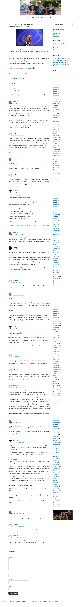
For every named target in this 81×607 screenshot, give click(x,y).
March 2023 (55, 131)
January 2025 (56, 95)
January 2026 (56, 77)
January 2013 (56, 301)
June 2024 (55, 109)
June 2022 (55, 145)
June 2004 (55, 500)
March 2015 (55, 272)
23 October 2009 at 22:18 (18, 282)
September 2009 (56, 373)
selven (14, 190)
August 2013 (55, 290)
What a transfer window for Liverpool (60, 62)
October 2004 (56, 492)
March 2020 (55, 188)
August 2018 (55, 216)
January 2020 (56, 192)
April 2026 (55, 72)
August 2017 (55, 234)
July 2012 (55, 311)
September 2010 (56, 349)
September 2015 (56, 268)
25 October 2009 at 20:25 (18, 371)
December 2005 (56, 464)
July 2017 (55, 236)
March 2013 (55, 299)
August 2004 (55, 496)
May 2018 (55, 222)
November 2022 (56, 137)
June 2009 (55, 379)
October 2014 (56, 278)
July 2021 (55, 161)
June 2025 (55, 89)
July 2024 (55, 107)
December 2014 (56, 274)
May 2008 (55, 405)
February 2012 (56, 319)
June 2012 (55, 313)
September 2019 (56, 196)
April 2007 (55, 432)
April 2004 (55, 504)
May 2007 (55, 430)
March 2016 (55, 258)
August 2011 (55, 331)
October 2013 (56, 286)
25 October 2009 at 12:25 (18, 356)
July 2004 (55, 498)
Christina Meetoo (56, 33)
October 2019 (56, 194)
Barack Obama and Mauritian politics (60, 43)
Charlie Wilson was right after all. (21, 127)
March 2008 (55, 410)
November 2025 (56, 81)
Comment (11, 557)
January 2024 (56, 113)
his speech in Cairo (34, 120)
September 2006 (56, 446)
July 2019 (55, 198)
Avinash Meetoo (56, 31)
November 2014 (56, 276)
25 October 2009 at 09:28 (18, 328)
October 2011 (56, 327)
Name (10, 573)
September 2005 (56, 470)
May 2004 (55, 502)
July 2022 (55, 143)
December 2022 (56, 135)
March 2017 (55, 242)
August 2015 (55, 270)
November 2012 (56, 305)
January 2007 (56, 438)
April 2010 (55, 359)
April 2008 (55, 408)
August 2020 (55, 177)
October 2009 (56, 371)
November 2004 (56, 490)
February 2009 (56, 387)
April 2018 (55, 224)
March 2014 (55, 280)
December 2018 (56, 212)
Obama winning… (57, 45)
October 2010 (56, 347)
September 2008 (56, 397)
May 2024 (55, 111)
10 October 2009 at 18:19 (18, 176)
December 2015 (56, 264)
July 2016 (55, 254)
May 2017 (55, 238)
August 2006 (55, 448)
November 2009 (56, 369)
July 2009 (55, 377)
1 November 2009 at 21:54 (18, 442)
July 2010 (55, 353)
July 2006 (55, 450)
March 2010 (55, 361)
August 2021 (55, 159)
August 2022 (55, 141)
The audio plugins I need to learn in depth (61, 58)
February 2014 (56, 282)
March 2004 (55, 506)
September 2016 (56, 250)
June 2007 (55, 428)
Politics (22, 78)
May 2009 (55, 381)
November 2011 (56, 325)
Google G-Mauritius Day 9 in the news (60, 60)
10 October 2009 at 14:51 (18, 160)
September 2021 (56, 157)
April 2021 (55, 165)
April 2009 (55, 383)
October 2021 (56, 155)
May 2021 (55, 163)
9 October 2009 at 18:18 (18, 90)
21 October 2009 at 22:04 (18, 234)
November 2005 (56, 466)
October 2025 (56, 83)
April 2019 (55, 204)
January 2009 (56, 389)
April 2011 (55, 337)
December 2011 (56, 323)
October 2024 (56, 101)
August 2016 (55, 252)
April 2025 (55, 93)
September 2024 (56, 103)
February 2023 (56, 133)
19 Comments (27, 26)
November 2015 (56, 266)
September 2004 (56, 494)
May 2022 (55, 147)
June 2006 (55, 452)
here (30, 269)
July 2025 (55, 87)
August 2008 (55, 399)
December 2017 (56, 228)
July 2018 (55, 218)
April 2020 (55, 186)
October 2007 (56, 420)
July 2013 (55, 292)
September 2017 (56, 232)
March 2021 (55, 167)
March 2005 (55, 482)
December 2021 (56, 151)
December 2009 (56, 367)
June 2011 (55, 335)
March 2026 (55, 75)
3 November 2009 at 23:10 (18, 526)
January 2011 (56, 343)
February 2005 (56, 484)
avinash (14, 101)
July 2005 (55, 474)
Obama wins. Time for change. (59, 49)
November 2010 (56, 345)
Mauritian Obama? (57, 47)
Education (15, 78)
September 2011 (56, 329)
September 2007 (56, 422)
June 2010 (55, 355)
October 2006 (56, 444)
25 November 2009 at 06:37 (19, 537)
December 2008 (56, 391)
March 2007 (55, 434)
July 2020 (55, 179)
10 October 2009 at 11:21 (18, 135)
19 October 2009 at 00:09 (18, 192)
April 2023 (55, 129)
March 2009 (55, 385)
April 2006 (55, 456)
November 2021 (56, 153)
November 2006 (56, 442)
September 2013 (56, 288)
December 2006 (56, 440)
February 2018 (56, 226)
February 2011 (56, 341)
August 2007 (55, 424)
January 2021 (56, 171)
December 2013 (56, 284)
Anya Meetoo (56, 34)
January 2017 (56, 246)
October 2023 (56, 117)
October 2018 (56, 214)
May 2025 (55, 91)
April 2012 (55, 317)
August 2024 (55, 105)
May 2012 (55, 315)
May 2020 (55, 183)
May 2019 (55, 202)
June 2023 (55, 125)
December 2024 (56, 97)
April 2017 (55, 240)
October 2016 (56, 248)
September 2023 (56, 119)
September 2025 (56, 85)
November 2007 (56, 418)
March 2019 (55, 206)
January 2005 (56, 486)
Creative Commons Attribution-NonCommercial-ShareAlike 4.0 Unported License (43, 601)
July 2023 (55, 123)
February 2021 (56, 169)
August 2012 (55, 309)
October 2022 (56, 139)
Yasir (14, 247)
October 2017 (56, 230)
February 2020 (56, 190)
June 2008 (55, 403)
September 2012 (56, 307)
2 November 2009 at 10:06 (18, 513)
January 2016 (56, 262)
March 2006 (55, 458)
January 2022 (56, 149)
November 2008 (56, 393)
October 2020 (56, 173)
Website (10, 586)
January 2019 (56, 210)
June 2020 (55, 181)
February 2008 (56, 412)
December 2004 (56, 488)
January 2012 (56, 321)
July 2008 (55, 401)
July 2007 (55, 426)
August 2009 (55, 375)
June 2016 (55, 256)
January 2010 (56, 365)
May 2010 (55, 357)
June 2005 (55, 476)
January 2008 (56, 414)
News (19, 78)
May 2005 (55, 478)
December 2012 (56, 303)
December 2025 (56, 79)
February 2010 (56, 363)
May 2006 (55, 454)
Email (10, 579)
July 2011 (55, 333)
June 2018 (55, 220)
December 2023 (56, 115)
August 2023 (55, 121)
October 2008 (56, 395)
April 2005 (55, 480)
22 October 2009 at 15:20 (18, 249)
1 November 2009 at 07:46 (18, 422)
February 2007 (56, 436)
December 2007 (56, 416)
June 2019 (55, 200)
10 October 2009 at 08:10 (18, 103)
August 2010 (55, 351)
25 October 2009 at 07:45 (18, 295)
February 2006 (56, 460)
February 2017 (56, 244)
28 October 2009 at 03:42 (18, 387)
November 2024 (56, 99)
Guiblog (14, 89)
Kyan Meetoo (56, 36)
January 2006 (56, 462)
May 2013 (55, 297)
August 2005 (55, 472)
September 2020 (56, 175)
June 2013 (55, 294)
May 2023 (55, 127)
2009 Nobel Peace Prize (37, 49)
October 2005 (56, 468)
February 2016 (56, 260)
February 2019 (56, 208)
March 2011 (55, 339)
